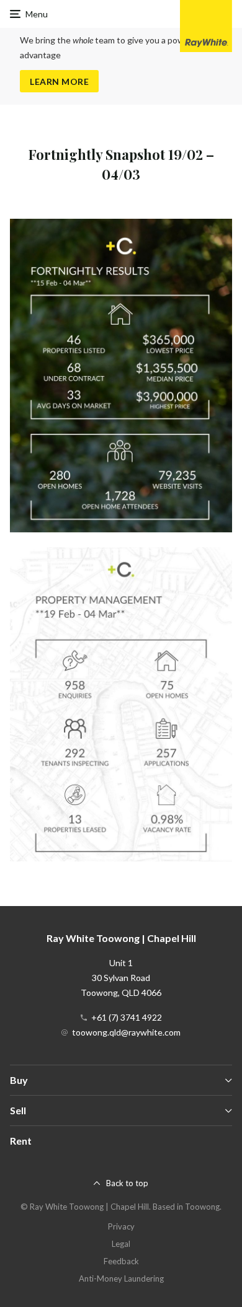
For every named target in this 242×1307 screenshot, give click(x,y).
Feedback (121, 1261)
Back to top (127, 1183)
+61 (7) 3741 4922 (126, 1017)
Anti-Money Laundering (121, 1278)
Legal (121, 1244)
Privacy (121, 1226)
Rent (21, 1140)
